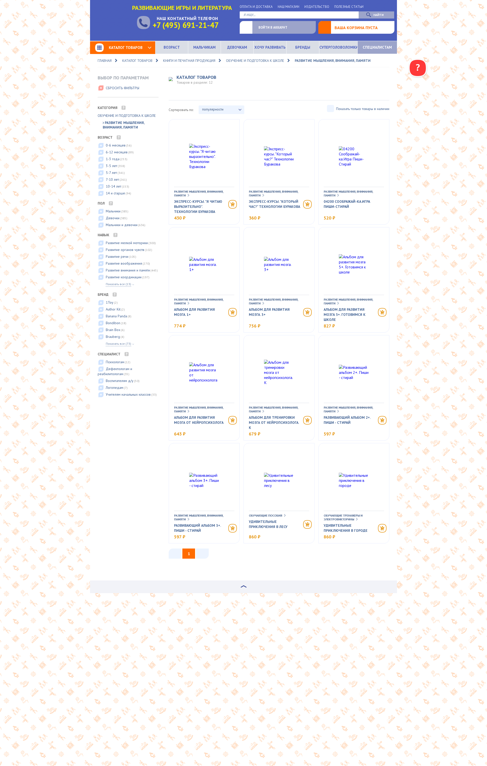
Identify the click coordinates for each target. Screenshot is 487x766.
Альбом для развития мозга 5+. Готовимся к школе (345, 314)
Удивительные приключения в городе (346, 528)
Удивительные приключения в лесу (268, 524)
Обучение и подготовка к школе (255, 60)
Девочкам (237, 47)
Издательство (316, 6)
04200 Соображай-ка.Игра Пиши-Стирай (347, 204)
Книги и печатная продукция (189, 60)
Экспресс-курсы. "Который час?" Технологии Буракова (274, 204)
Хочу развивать (270, 47)
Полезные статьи (348, 6)
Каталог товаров (126, 47)
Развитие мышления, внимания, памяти (333, 60)
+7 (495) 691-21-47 (186, 25)
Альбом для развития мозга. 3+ (269, 312)
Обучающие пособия (265, 515)
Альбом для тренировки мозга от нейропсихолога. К (274, 422)
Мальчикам (204, 47)
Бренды (302, 47)
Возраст (172, 47)
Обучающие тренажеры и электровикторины (343, 517)
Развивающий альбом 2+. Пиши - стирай (347, 420)
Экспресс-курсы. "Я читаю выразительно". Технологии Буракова (198, 206)
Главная (105, 60)
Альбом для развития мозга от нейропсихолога (198, 420)
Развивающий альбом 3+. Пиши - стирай (197, 528)
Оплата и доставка (256, 6)
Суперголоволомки (338, 47)
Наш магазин (288, 6)
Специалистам (377, 47)
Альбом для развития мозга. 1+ (194, 312)
